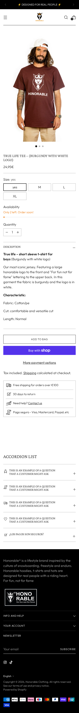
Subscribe (68, 649)
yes (14, 187)
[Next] (73, 4)
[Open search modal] (66, 17)
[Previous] (5, 4)
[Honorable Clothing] (39, 17)
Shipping (29, 373)
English (7, 676)
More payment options (39, 362)
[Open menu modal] (5, 17)
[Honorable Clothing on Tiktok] (11, 662)
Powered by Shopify (14, 689)
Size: (9, 179)
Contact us (35, 403)
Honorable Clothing (37, 681)
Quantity (9, 224)
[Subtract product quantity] (18, 232)
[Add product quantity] (6, 232)
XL (15, 196)
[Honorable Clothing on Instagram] (5, 662)
